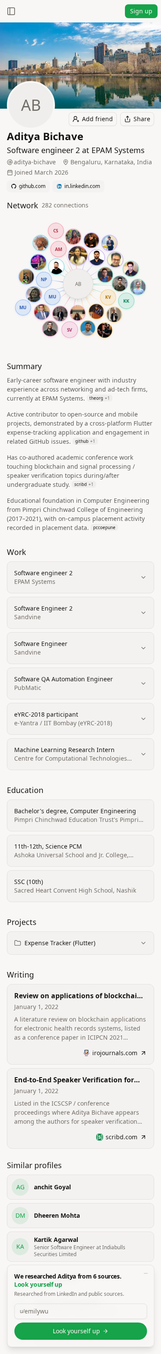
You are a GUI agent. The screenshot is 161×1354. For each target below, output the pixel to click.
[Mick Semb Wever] (40, 243)
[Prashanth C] (96, 257)
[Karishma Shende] (73, 236)
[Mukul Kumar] (59, 313)
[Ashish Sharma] (130, 268)
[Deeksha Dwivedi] (77, 255)
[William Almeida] (104, 330)
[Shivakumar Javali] (26, 277)
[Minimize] (146, 1273)
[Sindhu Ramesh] (77, 313)
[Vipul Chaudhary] (50, 328)
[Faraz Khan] (56, 266)
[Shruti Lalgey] (91, 240)
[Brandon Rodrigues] (113, 314)
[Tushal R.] (87, 328)
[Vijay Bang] (119, 283)
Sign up (141, 11)
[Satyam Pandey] (104, 274)
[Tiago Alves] (137, 287)
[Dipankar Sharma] (114, 259)
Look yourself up (76, 1331)
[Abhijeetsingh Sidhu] (109, 243)
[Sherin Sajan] (33, 294)
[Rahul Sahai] (96, 311)
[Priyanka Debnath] (38, 262)
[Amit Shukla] (41, 312)
